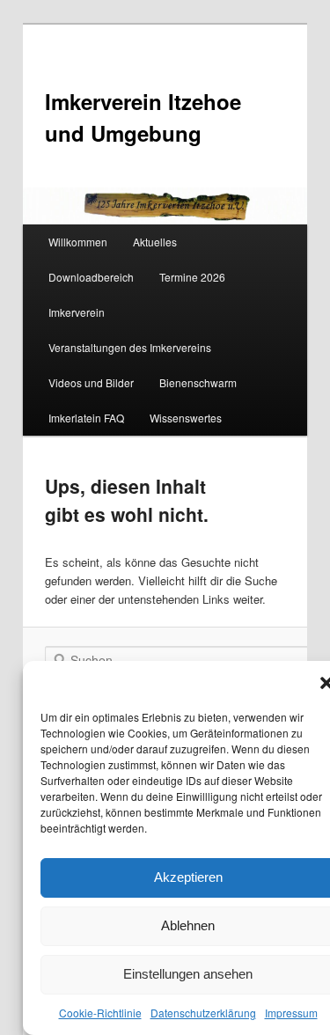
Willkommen (77, 241)
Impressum (291, 1012)
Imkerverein (76, 312)
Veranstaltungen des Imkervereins (129, 347)
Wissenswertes (186, 417)
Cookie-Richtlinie (100, 1012)
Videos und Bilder (91, 382)
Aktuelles (155, 241)
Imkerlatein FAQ (86, 417)
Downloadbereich (91, 276)
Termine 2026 (192, 276)
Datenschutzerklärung (203, 1012)
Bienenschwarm (198, 382)
